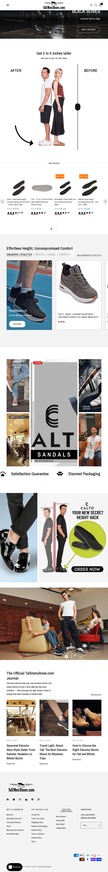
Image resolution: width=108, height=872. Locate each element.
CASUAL (51, 254)
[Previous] (2, 201)
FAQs (9, 826)
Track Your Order (37, 818)
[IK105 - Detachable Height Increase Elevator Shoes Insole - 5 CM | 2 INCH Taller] (18, 184)
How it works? (61, 816)
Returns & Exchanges (39, 826)
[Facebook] (9, 799)
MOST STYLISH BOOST (17, 365)
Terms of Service (37, 833)
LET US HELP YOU (39, 809)
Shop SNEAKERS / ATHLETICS (89, 255)
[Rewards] (14, 867)
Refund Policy (36, 830)
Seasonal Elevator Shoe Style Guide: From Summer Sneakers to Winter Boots (21, 751)
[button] (54, 29)
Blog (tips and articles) (15, 830)
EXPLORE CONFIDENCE (66, 810)
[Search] (96, 5)
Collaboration (61, 828)
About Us (10, 814)
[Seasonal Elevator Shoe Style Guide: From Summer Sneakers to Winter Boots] (21, 718)
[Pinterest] (34, 799)
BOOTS (39, 254)
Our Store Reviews (14, 822)
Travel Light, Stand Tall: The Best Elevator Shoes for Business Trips (53, 751)
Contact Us (35, 814)
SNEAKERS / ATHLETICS (19, 254)
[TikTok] (40, 799)
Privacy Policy (36, 837)
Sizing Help (60, 820)
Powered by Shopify (44, 866)
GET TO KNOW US (15, 809)
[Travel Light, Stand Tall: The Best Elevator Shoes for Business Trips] (54, 718)
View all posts (96, 694)
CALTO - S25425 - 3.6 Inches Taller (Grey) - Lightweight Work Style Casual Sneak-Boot (78, 316)
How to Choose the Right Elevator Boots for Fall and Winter (85, 749)
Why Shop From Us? (14, 818)
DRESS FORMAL (68, 254)
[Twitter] (16, 799)
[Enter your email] (98, 825)
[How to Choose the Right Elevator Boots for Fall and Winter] (86, 718)
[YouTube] (28, 800)
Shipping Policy (37, 822)
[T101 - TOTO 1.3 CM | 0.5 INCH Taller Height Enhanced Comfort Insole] (42, 184)
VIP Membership (13, 833)
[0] (99, 5)
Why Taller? (60, 824)
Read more (11, 763)
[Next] (105, 201)
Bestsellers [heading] (54, 163)
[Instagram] (22, 799)
